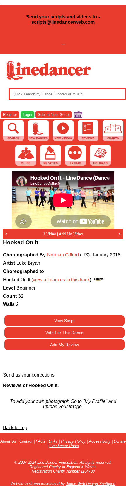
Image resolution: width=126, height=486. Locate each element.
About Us (8, 441)
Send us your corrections (29, 374)
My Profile (95, 401)
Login (27, 114)
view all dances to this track (61, 279)
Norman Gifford (63, 254)
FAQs (40, 441)
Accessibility (99, 441)
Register (10, 114)
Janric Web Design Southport (90, 484)
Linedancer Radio (64, 446)
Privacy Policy (73, 441)
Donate (120, 441)
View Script (64, 320)
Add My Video (71, 234)
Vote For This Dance (64, 332)
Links (53, 441)
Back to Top (15, 427)
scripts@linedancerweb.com (63, 22)
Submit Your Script (54, 114)
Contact (26, 441)
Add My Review (64, 344)
